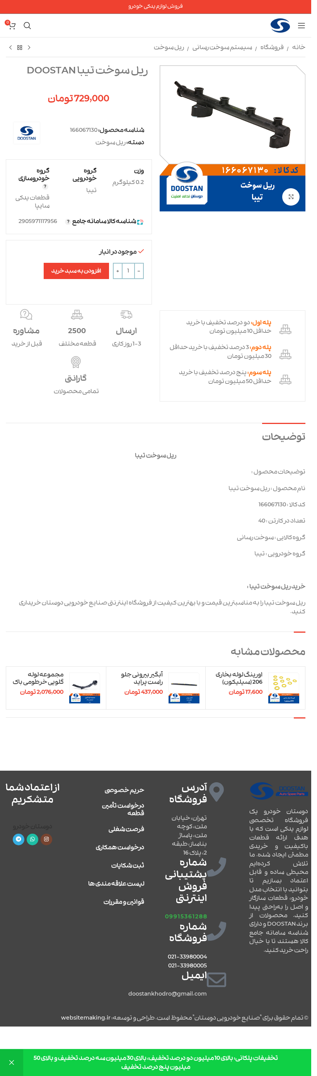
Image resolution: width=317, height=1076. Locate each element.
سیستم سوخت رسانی (222, 47)
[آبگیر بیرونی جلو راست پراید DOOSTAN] (184, 687)
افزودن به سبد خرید (76, 271)
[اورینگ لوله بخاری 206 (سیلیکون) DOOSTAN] (283, 687)
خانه (298, 47)
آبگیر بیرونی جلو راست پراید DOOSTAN (142, 682)
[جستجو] (27, 25)
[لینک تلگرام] (18, 839)
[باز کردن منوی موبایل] (301, 25)
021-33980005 (187, 965)
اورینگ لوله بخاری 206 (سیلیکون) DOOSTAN (239, 682)
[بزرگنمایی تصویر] (291, 197)
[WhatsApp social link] (32, 839)
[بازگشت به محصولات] (19, 48)
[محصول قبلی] (29, 48)
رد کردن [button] (11, 1062)
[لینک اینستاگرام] (46, 839)
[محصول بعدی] (10, 48)
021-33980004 (187, 957)
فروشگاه (272, 47)
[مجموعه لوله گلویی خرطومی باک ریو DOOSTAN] (84, 687)
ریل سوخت (169, 47)
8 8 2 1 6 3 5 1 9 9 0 (186, 916)
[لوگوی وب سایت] (280, 25)
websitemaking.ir (86, 1018)
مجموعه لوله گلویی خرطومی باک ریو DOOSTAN (38, 682)
